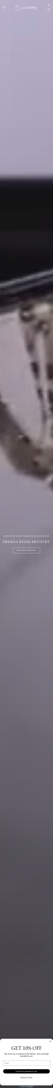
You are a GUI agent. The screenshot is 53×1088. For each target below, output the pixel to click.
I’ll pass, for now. (26, 1078)
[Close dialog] (50, 1041)
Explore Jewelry (26, 550)
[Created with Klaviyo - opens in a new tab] (26, 1086)
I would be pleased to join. (26, 1071)
